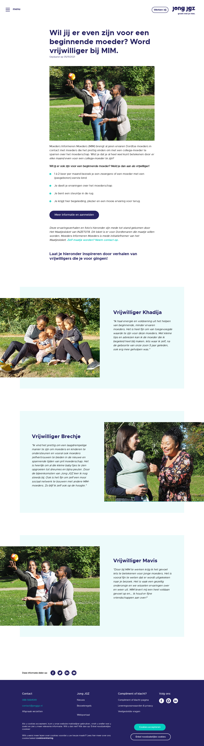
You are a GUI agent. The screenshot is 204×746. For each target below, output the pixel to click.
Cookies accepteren (150, 727)
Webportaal (83, 714)
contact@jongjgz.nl (32, 705)
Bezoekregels (84, 705)
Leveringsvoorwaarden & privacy (135, 705)
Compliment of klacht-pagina (133, 700)
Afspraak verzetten (32, 711)
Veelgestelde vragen (129, 711)
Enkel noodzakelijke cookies (151, 737)
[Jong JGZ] (183, 10)
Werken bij (160, 10)
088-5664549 (29, 700)
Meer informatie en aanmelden (74, 215)
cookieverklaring (44, 738)
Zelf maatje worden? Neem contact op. (93, 240)
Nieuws (81, 700)
